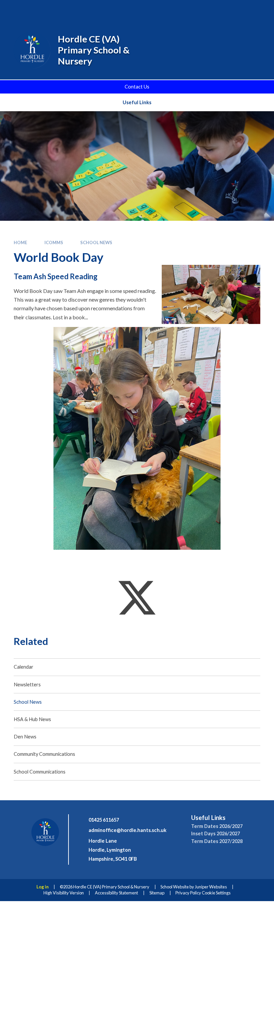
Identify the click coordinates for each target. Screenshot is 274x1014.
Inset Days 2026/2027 (215, 833)
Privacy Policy (188, 892)
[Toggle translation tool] (239, 10)
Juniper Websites (211, 886)
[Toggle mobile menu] (259, 10)
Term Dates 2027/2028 (217, 841)
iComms (53, 242)
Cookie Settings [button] (216, 892)
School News (96, 242)
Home (20, 242)
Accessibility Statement (116, 892)
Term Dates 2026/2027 (217, 826)
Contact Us (137, 87)
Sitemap (156, 892)
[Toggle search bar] (221, 10)
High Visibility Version (63, 892)
